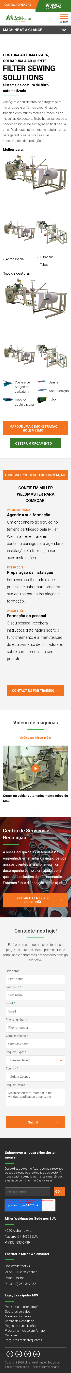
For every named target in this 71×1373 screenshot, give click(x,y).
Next (63, 188)
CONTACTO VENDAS (17, 4)
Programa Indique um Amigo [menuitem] (25, 1330)
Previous (8, 188)
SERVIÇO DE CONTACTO (53, 6)
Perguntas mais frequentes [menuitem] (23, 1340)
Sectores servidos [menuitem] (17, 1311)
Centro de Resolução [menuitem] (19, 1321)
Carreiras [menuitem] (11, 1335)
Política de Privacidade (45, 1366)
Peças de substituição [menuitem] (20, 1326)
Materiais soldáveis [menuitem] (18, 1316)
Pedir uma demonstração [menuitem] (22, 1307)
